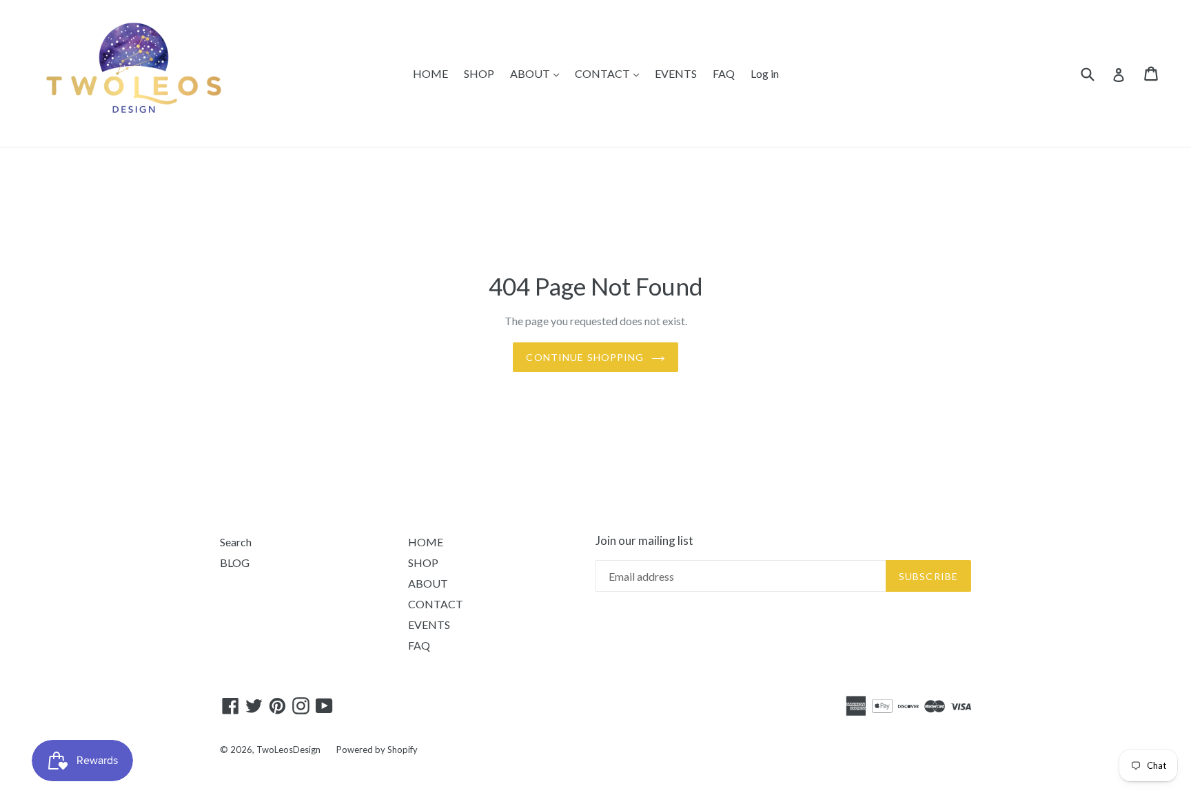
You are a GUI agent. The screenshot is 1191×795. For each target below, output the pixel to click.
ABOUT (531, 73)
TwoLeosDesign (288, 749)
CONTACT (603, 73)
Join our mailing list (644, 541)
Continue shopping (585, 357)
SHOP (479, 73)
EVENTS (676, 73)
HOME (430, 73)
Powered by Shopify (377, 749)
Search (236, 541)
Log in (765, 73)
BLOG (235, 562)
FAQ (724, 73)
